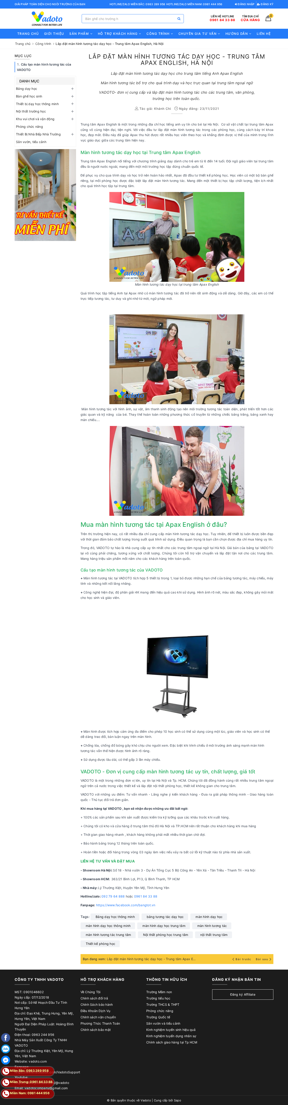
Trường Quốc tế (158, 1017)
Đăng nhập (246, 4)
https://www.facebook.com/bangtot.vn (126, 905)
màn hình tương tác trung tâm (108, 935)
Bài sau (262, 959)
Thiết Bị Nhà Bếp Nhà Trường (38, 134)
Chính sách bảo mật (96, 1030)
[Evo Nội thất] (45, 195)
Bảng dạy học (26, 88)
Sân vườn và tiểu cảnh (163, 1023)
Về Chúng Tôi (91, 992)
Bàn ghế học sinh (29, 96)
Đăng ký (266, 4)
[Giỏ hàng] (268, 20)
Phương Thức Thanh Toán (100, 1023)
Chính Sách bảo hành (97, 1004)
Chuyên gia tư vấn (198, 33)
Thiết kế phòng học (100, 944)
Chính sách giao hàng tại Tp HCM (171, 1042)
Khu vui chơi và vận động (35, 119)
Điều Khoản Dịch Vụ (95, 1011)
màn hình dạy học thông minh (108, 926)
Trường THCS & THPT (163, 1004)
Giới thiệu (54, 33)
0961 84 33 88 (145, 896)
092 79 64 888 (113, 896)
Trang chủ (28, 33)
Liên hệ (264, 33)
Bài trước (244, 959)
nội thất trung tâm (214, 935)
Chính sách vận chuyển (98, 1017)
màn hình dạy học (209, 917)
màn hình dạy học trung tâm (163, 926)
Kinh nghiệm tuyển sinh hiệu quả (171, 1030)
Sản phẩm (79, 33)
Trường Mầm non (159, 992)
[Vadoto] (47, 18)
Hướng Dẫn (237, 33)
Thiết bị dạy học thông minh (37, 104)
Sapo (177, 1100)
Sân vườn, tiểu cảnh (31, 142)
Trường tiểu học (158, 998)
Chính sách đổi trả (94, 998)
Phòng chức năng (29, 126)
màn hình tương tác (212, 926)
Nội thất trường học (31, 111)
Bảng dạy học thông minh (115, 917)
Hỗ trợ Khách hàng (118, 33)
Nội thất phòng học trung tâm (165, 935)
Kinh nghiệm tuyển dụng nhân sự (171, 1036)
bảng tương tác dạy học (165, 917)
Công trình (158, 33)
